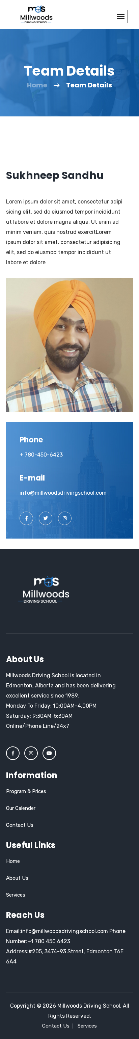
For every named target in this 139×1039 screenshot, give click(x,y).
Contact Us (19, 825)
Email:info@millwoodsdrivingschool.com (57, 931)
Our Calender (20, 808)
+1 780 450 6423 (48, 941)
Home (37, 85)
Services (15, 895)
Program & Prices (26, 791)
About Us (17, 878)
